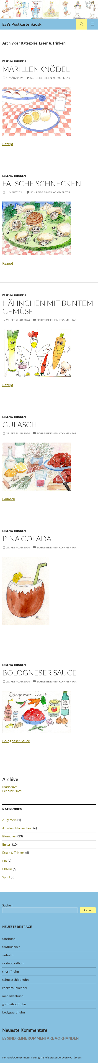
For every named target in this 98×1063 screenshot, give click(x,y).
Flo (4, 861)
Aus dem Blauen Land (17, 828)
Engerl (6, 844)
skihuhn (7, 955)
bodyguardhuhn (13, 1012)
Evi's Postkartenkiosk (21, 24)
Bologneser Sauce (16, 741)
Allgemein (9, 820)
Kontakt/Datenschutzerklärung (21, 1057)
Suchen (7, 905)
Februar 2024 (12, 791)
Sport (6, 877)
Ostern (7, 869)
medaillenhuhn (12, 996)
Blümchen (9, 836)
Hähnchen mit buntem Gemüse (47, 307)
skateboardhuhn (13, 963)
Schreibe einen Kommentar (50, 78)
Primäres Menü (92, 24)
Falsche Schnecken (41, 183)
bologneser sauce (39, 672)
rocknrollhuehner (14, 988)
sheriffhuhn (10, 971)
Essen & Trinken (14, 61)
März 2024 (10, 787)
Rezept (7, 144)
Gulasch (19, 424)
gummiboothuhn (14, 1004)
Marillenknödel (36, 69)
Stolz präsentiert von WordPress (62, 1057)
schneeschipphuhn (15, 979)
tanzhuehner (11, 947)
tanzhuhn (8, 939)
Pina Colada (26, 538)
